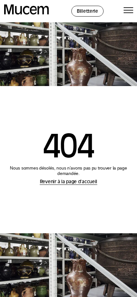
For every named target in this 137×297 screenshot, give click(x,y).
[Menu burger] (128, 11)
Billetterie (87, 11)
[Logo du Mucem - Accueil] (26, 13)
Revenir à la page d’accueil (68, 182)
